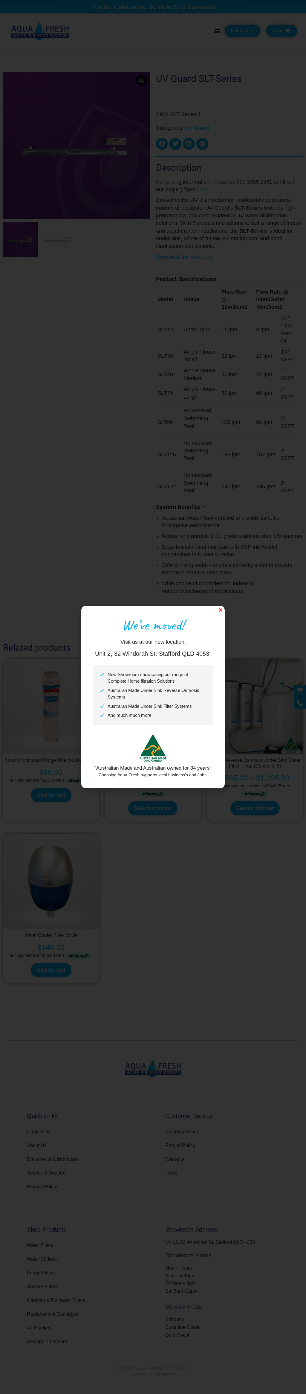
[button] (220, 610)
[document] (153, 697)
